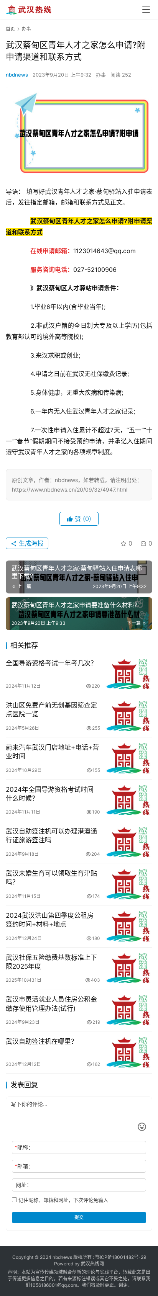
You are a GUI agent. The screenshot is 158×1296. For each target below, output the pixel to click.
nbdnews (17, 75)
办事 (101, 75)
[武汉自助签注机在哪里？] (128, 1052)
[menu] (146, 9)
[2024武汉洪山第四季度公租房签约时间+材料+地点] (128, 926)
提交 (79, 1217)
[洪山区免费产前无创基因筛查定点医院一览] (128, 716)
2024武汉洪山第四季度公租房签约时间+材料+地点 (50, 920)
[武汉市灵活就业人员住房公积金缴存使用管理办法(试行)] (128, 1010)
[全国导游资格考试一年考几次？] (128, 674)
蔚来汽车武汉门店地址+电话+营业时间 (52, 752)
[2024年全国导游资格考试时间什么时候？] (128, 800)
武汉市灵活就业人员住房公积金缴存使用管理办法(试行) (51, 1003)
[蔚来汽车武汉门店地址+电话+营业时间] (128, 758)
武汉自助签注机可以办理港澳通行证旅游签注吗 (51, 835)
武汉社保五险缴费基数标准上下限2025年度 (51, 962)
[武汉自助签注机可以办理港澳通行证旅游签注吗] (128, 842)
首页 (10, 29)
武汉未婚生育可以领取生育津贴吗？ (51, 877)
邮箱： (24, 1166)
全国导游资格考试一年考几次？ (51, 663)
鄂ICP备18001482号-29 (120, 1257)
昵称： (24, 1147)
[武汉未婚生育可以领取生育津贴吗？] (128, 884)
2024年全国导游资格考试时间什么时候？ (50, 794)
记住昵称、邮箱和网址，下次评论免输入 (62, 1200)
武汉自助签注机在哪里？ (41, 1041)
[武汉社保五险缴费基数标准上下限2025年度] (128, 968)
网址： (24, 1185)
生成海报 (30, 543)
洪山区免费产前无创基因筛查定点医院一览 (51, 709)
